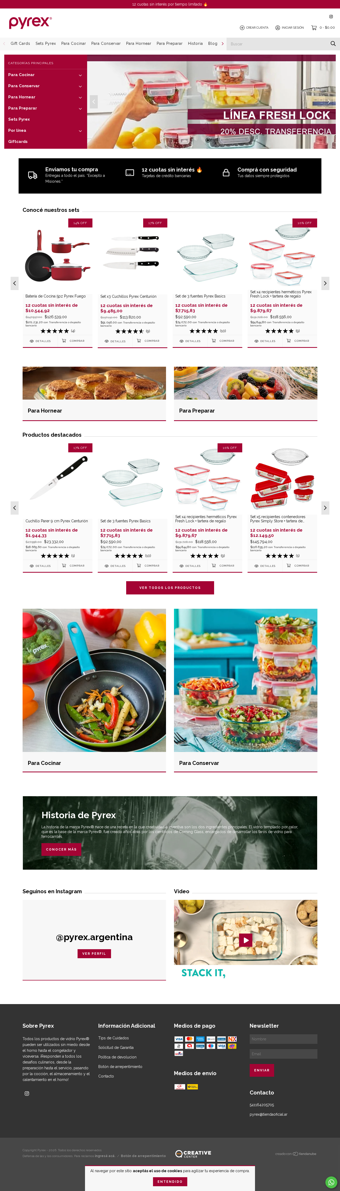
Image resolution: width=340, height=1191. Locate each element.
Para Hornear (138, 43)
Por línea (17, 130)
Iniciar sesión (293, 27)
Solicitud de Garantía (116, 1047)
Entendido (170, 1182)
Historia (195, 43)
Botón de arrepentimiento (120, 1067)
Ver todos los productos (170, 588)
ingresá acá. (105, 1156)
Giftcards (18, 141)
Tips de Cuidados (113, 1038)
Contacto (106, 1076)
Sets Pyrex (46, 43)
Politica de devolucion (117, 1057)
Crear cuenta (257, 27)
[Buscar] (333, 43)
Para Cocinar (73, 43)
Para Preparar (170, 43)
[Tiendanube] (296, 1155)
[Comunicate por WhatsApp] (331, 1182)
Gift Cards (20, 43)
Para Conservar (106, 43)
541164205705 (262, 1105)
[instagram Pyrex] (331, 16)
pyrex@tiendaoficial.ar (268, 1114)
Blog (213, 43)
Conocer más (61, 849)
